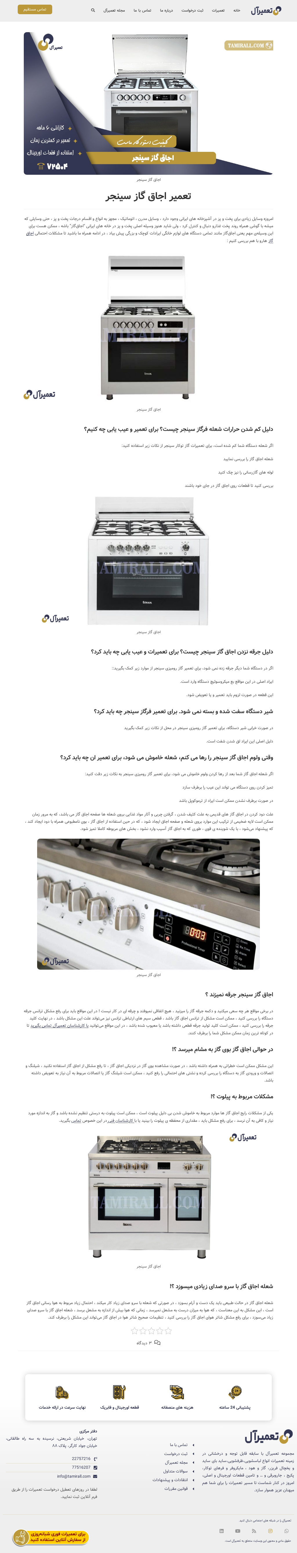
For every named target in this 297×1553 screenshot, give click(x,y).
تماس (76, 1120)
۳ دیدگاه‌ (144, 1343)
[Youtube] (237, 1531)
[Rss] (254, 1531)
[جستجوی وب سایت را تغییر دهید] (93, 10)
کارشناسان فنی (120, 1120)
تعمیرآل (236, 1541)
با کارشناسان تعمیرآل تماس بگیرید (59, 1025)
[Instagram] (270, 1531)
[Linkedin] (221, 1531)
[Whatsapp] (286, 1531)
